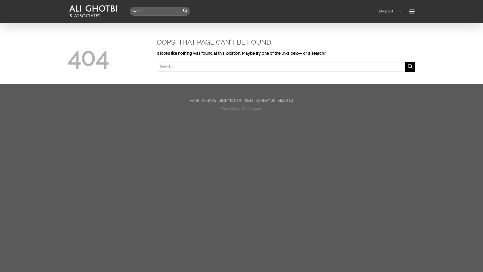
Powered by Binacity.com (241, 109)
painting (209, 101)
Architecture (230, 101)
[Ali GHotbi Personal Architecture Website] (93, 11)
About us (285, 101)
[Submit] (185, 11)
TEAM (249, 101)
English (386, 11)
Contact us (265, 101)
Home (194, 101)
